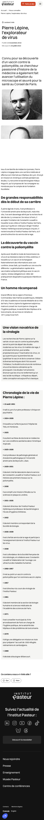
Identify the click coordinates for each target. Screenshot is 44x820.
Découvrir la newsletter (22, 740)
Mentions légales (16, 806)
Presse (7, 765)
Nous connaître (14, 10)
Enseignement (11, 772)
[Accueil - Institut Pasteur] (8, 3)
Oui (7, 680)
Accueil (4, 10)
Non (17, 680)
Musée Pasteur (11, 779)
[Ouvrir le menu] (40, 4)
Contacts (6, 806)
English (13, 811)
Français (6, 811)
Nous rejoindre (11, 759)
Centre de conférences (16, 786)
